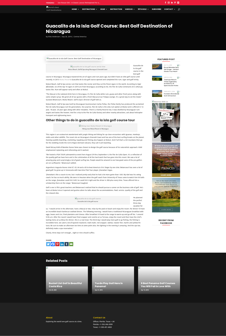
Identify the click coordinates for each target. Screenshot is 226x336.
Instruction (116, 9)
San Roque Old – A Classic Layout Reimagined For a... (79, 2)
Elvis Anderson (54, 36)
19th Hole (142, 9)
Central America (80, 36)
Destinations (88, 9)
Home (74, 9)
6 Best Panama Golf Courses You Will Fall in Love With (158, 285)
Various (129, 9)
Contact (168, 9)
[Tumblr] (67, 244)
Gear (102, 9)
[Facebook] (53, 244)
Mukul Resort (64, 79)
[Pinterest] (57, 244)
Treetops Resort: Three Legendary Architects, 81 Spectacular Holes (171, 83)
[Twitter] (48, 244)
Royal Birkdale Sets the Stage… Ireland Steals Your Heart (171, 69)
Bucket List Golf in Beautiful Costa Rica (65, 285)
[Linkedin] (62, 244)
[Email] (71, 244)
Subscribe (156, 9)
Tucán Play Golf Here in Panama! (109, 285)
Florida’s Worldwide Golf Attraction (171, 95)
